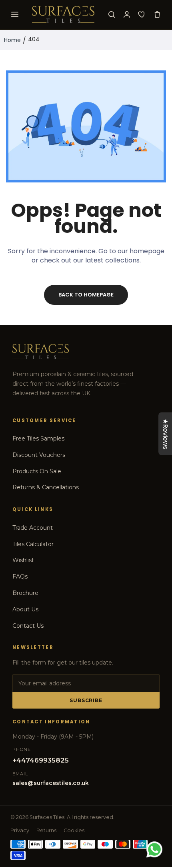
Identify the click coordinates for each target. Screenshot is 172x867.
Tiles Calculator (33, 544)
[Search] (111, 14)
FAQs (20, 576)
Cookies (74, 830)
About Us (25, 609)
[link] (156, 801)
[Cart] (157, 14)
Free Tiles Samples (38, 438)
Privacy (19, 830)
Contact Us (28, 625)
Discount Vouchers (38, 455)
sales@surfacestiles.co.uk (50, 783)
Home (12, 40)
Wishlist (23, 560)
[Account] (126, 14)
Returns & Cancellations (45, 487)
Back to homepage (86, 294)
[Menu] (14, 14)
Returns (46, 830)
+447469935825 (40, 760)
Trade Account (32, 527)
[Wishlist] (142, 14)
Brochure (25, 593)
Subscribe (86, 700)
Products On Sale (36, 471)
